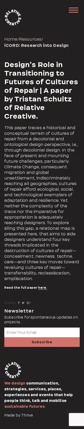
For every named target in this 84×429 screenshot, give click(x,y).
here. (42, 288)
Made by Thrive (18, 415)
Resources (30, 39)
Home (10, 39)
